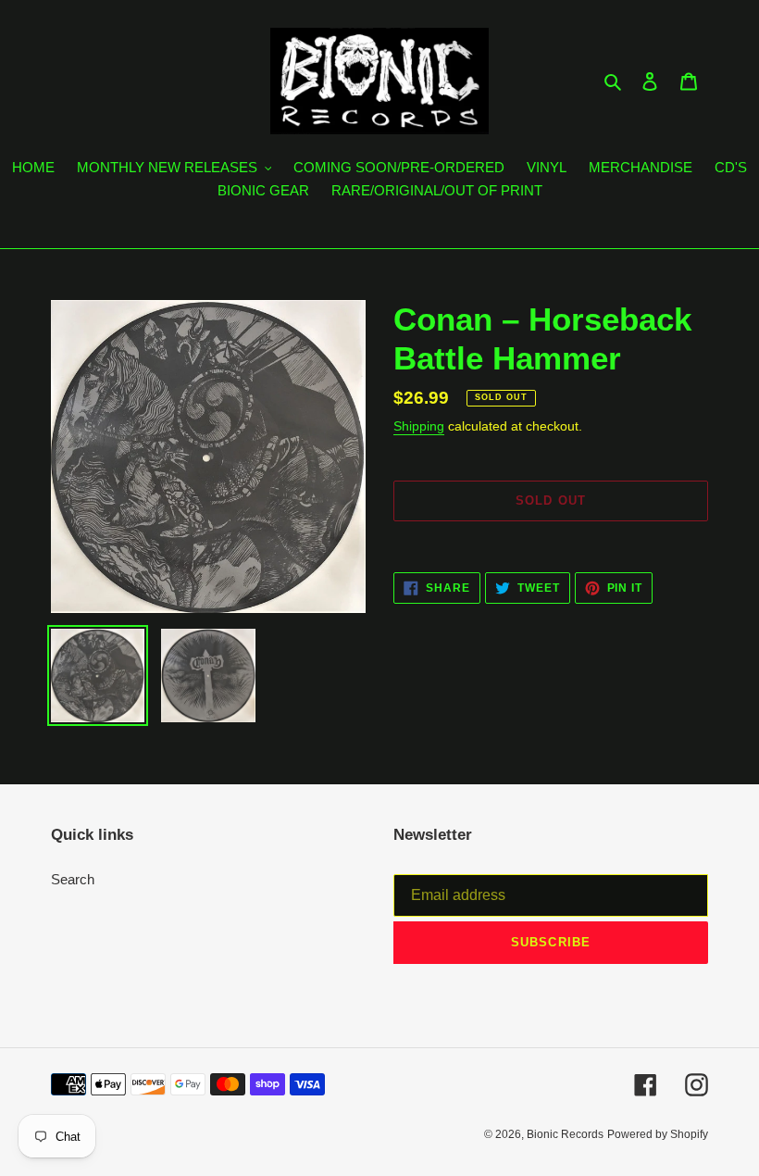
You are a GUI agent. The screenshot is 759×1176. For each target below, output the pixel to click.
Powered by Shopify (657, 1134)
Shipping (418, 426)
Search (72, 879)
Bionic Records (565, 1134)
